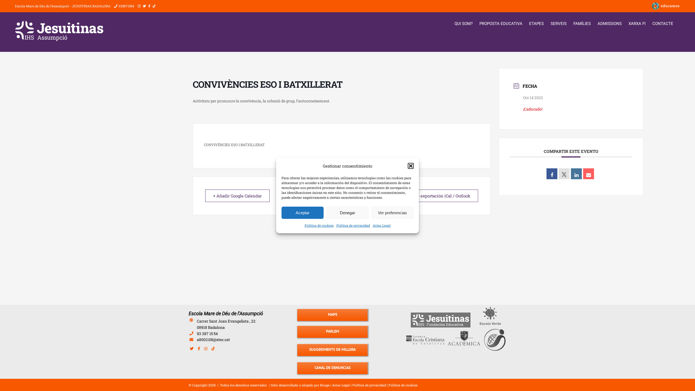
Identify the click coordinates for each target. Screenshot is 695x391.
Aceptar (302, 212)
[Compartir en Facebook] (551, 173)
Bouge (325, 385)
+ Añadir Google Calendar (237, 195)
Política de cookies (319, 225)
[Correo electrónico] (588, 173)
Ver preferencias (392, 212)
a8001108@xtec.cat (213, 339)
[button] (410, 166)
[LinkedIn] (576, 173)
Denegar (347, 212)
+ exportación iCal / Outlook (443, 195)
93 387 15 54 (207, 333)
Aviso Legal (382, 225)
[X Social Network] (564, 173)
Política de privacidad (353, 225)
